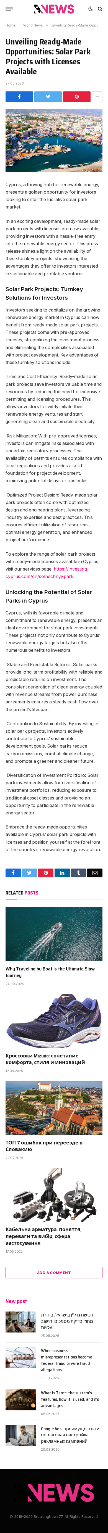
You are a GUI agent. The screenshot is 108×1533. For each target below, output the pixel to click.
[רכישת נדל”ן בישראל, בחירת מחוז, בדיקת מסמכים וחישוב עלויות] (21, 1322)
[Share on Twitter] (48, 96)
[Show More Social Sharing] (97, 96)
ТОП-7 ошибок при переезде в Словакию (44, 1146)
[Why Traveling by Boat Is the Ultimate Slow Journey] (54, 934)
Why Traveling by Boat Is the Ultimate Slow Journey (50, 972)
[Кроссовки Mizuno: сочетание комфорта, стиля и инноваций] (54, 1021)
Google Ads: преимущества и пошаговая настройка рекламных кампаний (70, 1435)
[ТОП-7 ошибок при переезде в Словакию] (54, 1108)
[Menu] (9, 9)
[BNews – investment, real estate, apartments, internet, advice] (54, 9)
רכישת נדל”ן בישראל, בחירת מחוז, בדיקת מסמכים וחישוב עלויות (67, 1321)
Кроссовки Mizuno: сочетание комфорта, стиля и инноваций (45, 1059)
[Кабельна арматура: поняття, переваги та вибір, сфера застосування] (54, 1195)
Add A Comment (54, 1272)
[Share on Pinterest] (77, 96)
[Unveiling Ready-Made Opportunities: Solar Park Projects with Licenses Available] (54, 140)
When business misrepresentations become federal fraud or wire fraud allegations (66, 1360)
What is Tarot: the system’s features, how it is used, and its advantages (70, 1399)
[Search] (99, 9)
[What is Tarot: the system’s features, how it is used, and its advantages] (21, 1399)
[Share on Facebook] (19, 96)
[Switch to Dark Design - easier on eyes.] (90, 8)
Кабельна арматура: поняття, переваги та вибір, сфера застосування (43, 1236)
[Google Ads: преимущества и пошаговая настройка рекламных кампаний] (21, 1435)
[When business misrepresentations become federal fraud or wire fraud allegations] (21, 1357)
